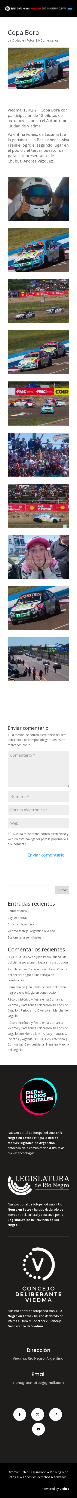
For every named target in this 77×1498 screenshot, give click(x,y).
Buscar (62, 890)
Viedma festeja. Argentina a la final (32, 931)
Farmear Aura (17, 911)
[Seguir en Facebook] (19, 1414)
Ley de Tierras (17, 918)
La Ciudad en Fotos (21, 40)
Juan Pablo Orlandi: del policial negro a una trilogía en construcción (38, 974)
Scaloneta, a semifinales (24, 937)
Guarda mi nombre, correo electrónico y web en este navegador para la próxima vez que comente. (38, 839)
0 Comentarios (48, 40)
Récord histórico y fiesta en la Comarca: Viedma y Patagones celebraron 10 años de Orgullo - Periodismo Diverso (38, 1004)
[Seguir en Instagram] (55, 1414)
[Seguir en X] (37, 1414)
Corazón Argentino (21, 924)
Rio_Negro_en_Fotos (22, 969)
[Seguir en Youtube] (38, 1429)
